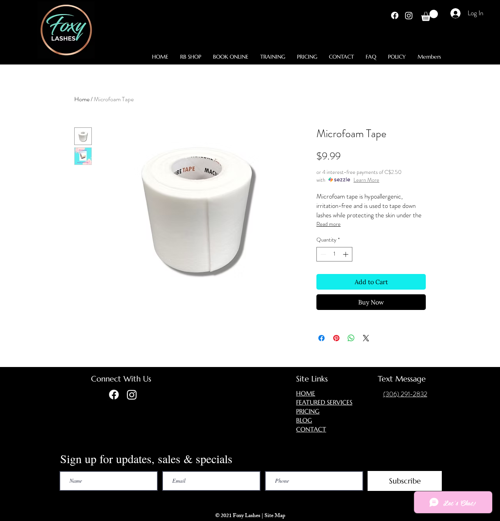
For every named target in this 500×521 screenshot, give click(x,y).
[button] (429, 15)
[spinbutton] (334, 254)
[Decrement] (322, 254)
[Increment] (346, 254)
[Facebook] (395, 15)
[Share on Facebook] (321, 338)
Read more (328, 224)
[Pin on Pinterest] (336, 338)
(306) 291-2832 (405, 394)
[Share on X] (366, 338)
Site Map (275, 516)
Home (81, 99)
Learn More (366, 180)
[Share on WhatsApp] (351, 338)
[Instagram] (409, 15)
